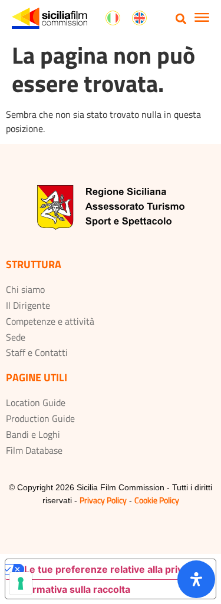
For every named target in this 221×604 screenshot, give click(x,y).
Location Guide (35, 402)
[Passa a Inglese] (139, 18)
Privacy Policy (103, 500)
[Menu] (201, 19)
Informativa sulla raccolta (72, 589)
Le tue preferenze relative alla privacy (111, 569)
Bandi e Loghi (33, 434)
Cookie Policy (156, 500)
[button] (181, 18)
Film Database (34, 450)
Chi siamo (25, 289)
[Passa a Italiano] (113, 18)
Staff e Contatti (37, 352)
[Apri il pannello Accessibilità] (196, 579)
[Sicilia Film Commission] (49, 18)
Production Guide (40, 418)
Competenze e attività (50, 321)
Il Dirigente (28, 305)
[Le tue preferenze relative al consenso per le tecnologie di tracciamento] (20, 583)
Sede (15, 337)
